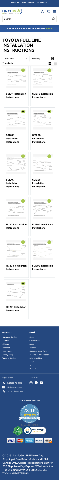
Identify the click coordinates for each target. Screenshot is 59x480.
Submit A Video (36, 358)
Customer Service (9, 337)
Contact (33, 369)
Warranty (6, 348)
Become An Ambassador (39, 355)
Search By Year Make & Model (29, 28)
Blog (31, 365)
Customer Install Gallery (39, 351)
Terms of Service (9, 358)
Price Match (7, 351)
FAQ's (32, 362)
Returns (5, 341)
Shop (32, 337)
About (32, 344)
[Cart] (48, 11)
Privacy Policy (7, 355)
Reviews (33, 348)
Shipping (5, 344)
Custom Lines (35, 341)
